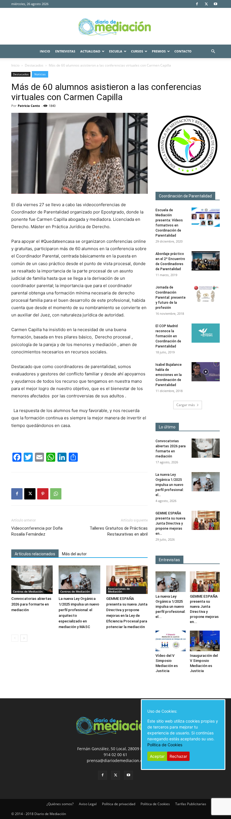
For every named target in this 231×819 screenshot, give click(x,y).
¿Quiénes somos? (60, 804)
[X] (206, 4)
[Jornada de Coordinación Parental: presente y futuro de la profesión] (206, 294)
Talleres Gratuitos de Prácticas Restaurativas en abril (119, 531)
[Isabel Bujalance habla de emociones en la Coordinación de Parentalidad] (206, 372)
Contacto (183, 51)
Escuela (115, 51)
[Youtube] (215, 4)
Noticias (40, 74)
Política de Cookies (155, 804)
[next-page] (23, 638)
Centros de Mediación (28, 591)
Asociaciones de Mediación (119, 590)
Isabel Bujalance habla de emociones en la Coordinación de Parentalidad (169, 375)
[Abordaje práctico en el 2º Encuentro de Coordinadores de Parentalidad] (206, 261)
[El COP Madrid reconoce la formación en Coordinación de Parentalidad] (206, 333)
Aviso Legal (88, 804)
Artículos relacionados (35, 554)
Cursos (137, 51)
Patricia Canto (29, 106)
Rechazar (178, 756)
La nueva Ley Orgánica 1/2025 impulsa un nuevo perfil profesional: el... (170, 485)
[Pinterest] (42, 493)
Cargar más (185, 404)
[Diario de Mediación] (115, 26)
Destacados (34, 65)
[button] (213, 51)
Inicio (45, 51)
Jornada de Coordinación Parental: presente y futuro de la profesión (171, 297)
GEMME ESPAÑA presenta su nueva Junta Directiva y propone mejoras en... (170, 523)
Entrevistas (65, 51)
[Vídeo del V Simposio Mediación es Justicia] (171, 641)
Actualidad (90, 51)
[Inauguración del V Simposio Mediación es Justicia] (205, 641)
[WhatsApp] (55, 493)
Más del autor (74, 554)
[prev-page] (14, 638)
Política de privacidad (118, 804)
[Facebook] (197, 4)
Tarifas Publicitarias (190, 804)
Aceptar (157, 756)
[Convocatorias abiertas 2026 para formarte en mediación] (32, 579)
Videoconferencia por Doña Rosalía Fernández (37, 531)
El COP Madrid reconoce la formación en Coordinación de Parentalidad (168, 336)
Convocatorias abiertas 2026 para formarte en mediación (31, 604)
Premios (159, 51)
